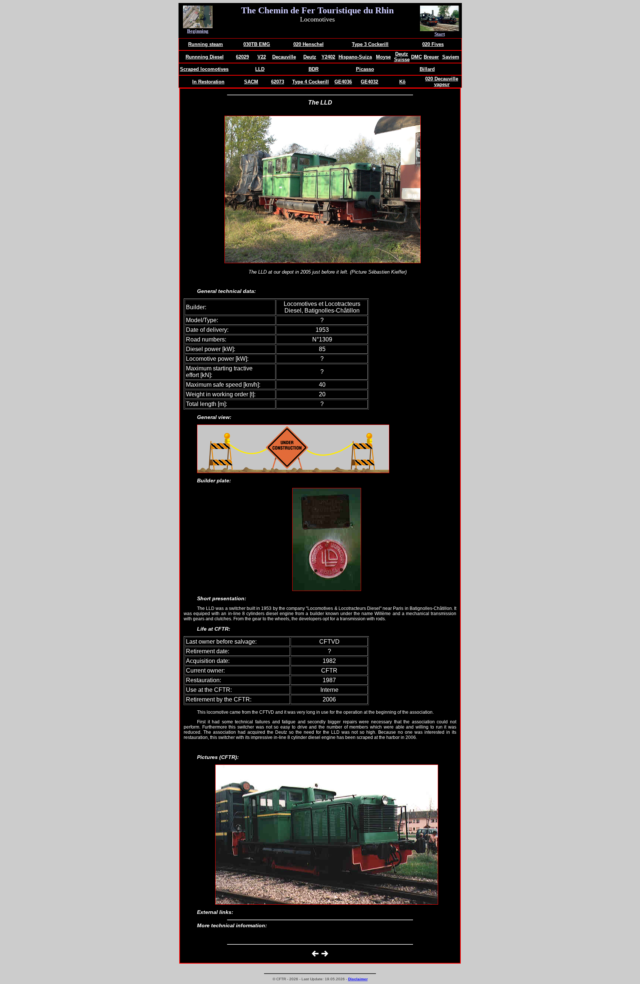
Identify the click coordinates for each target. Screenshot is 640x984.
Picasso (365, 69)
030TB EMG (256, 44)
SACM (251, 82)
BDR (314, 69)
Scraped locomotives (204, 69)
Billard (427, 69)
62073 (277, 82)
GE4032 (369, 82)
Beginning (198, 31)
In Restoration (208, 82)
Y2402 (328, 57)
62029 (242, 57)
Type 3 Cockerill (370, 44)
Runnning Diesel (205, 57)
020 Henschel (308, 44)
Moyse (383, 57)
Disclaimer (358, 979)
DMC (416, 57)
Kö (402, 82)
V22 (261, 57)
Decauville (284, 57)
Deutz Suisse (402, 56)
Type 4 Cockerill (310, 82)
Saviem (450, 57)
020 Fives (433, 44)
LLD (259, 69)
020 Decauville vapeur (441, 81)
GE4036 (343, 82)
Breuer (431, 57)
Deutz (309, 57)
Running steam (205, 44)
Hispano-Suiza (355, 57)
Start (439, 34)
